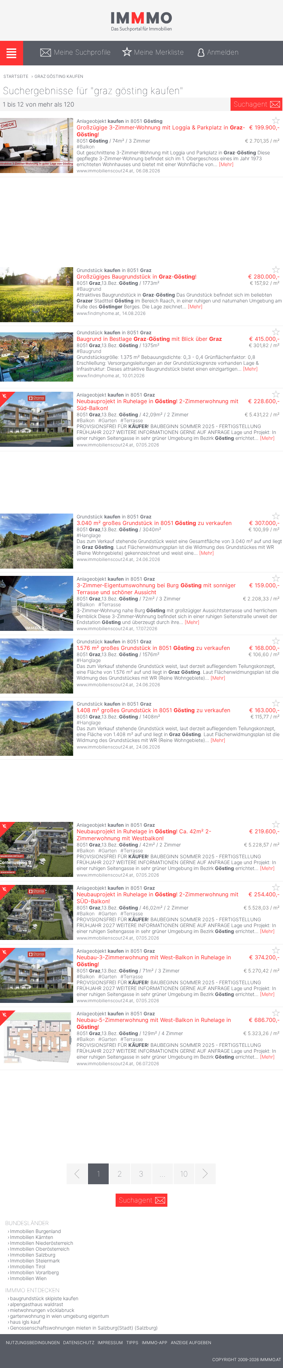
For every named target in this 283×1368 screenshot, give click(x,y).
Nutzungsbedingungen (33, 1342)
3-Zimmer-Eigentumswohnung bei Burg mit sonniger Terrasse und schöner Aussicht (156, 589)
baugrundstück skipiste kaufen (44, 1298)
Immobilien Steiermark (35, 1260)
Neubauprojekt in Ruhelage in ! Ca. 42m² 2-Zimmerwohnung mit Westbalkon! (144, 835)
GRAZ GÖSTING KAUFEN (59, 76)
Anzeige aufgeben (191, 1342)
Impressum (110, 1342)
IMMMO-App (154, 1342)
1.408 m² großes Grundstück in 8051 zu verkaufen (153, 710)
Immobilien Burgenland (35, 1231)
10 (184, 1173)
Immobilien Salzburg (32, 1255)
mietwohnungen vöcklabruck (42, 1310)
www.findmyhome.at (98, 313)
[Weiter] (205, 1173)
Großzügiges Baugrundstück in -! (136, 276)
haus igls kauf (25, 1322)
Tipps (132, 1342)
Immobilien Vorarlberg (34, 1272)
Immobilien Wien (28, 1278)
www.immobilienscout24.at (105, 170)
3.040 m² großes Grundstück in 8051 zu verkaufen (154, 522)
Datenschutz (78, 1342)
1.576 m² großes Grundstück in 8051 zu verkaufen (153, 647)
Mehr (226, 164)
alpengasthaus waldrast (36, 1304)
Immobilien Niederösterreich (41, 1243)
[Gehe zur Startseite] (141, 30)
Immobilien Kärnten (31, 1237)
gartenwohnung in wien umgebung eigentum (59, 1316)
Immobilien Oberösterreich (39, 1249)
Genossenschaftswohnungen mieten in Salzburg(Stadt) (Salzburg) (84, 1328)
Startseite (15, 76)
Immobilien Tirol (27, 1266)
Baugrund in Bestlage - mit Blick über (149, 338)
